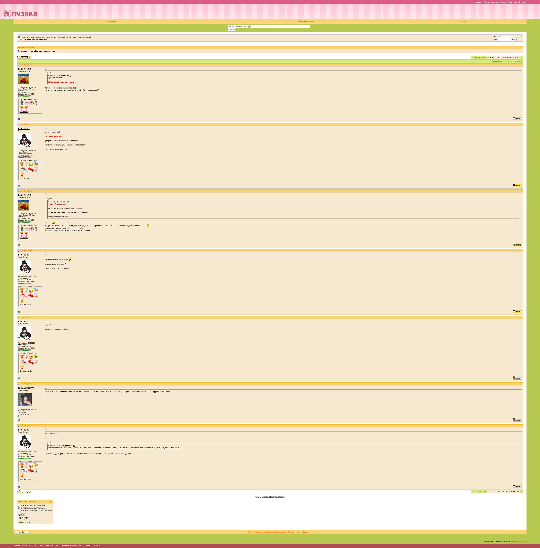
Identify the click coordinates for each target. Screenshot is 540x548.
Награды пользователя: (28, 99)
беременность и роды (518, 541)
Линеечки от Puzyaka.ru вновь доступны (36, 51)
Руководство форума (256, 532)
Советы (504, 2)
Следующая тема (277, 497)
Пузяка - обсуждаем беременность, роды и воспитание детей (43, 37)
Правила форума (24, 522)
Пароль (495, 39)
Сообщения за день (305, 21)
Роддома (495, 2)
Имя (494, 36)
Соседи (522, 2)
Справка (269, 532)
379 (503, 57)
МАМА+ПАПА (71, 37)
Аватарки (49, 545)
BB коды (21, 514)
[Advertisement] (289, 12)
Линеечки (513, 2)
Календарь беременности (72, 545)
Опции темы (497, 61)
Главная (478, 2)
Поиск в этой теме (513, 61)
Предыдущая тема (263, 497)
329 (499, 57)
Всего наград (24, 112)
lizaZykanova (26, 387)
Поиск (463, 21)
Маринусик (25, 68)
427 (510, 57)
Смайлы (21, 515)
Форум (486, 2)
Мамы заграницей (84, 37)
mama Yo (24, 128)
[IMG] (20, 517)
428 (514, 57)
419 (506, 57)
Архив (299, 532)
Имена (57, 545)
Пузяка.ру (291, 532)
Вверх (305, 532)
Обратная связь (280, 532)
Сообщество (110, 21)
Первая (491, 57)
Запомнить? (518, 37)
